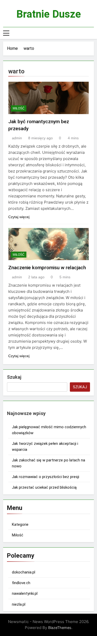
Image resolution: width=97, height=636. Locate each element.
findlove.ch (21, 582)
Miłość (19, 108)
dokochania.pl (23, 572)
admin (17, 138)
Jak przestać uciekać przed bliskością (44, 487)
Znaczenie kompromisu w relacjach (47, 268)
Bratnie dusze (48, 14)
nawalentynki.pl (25, 593)
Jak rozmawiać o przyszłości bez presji (45, 476)
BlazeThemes (59, 627)
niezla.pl (18, 604)
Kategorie (20, 524)
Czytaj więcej (18, 217)
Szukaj (14, 377)
